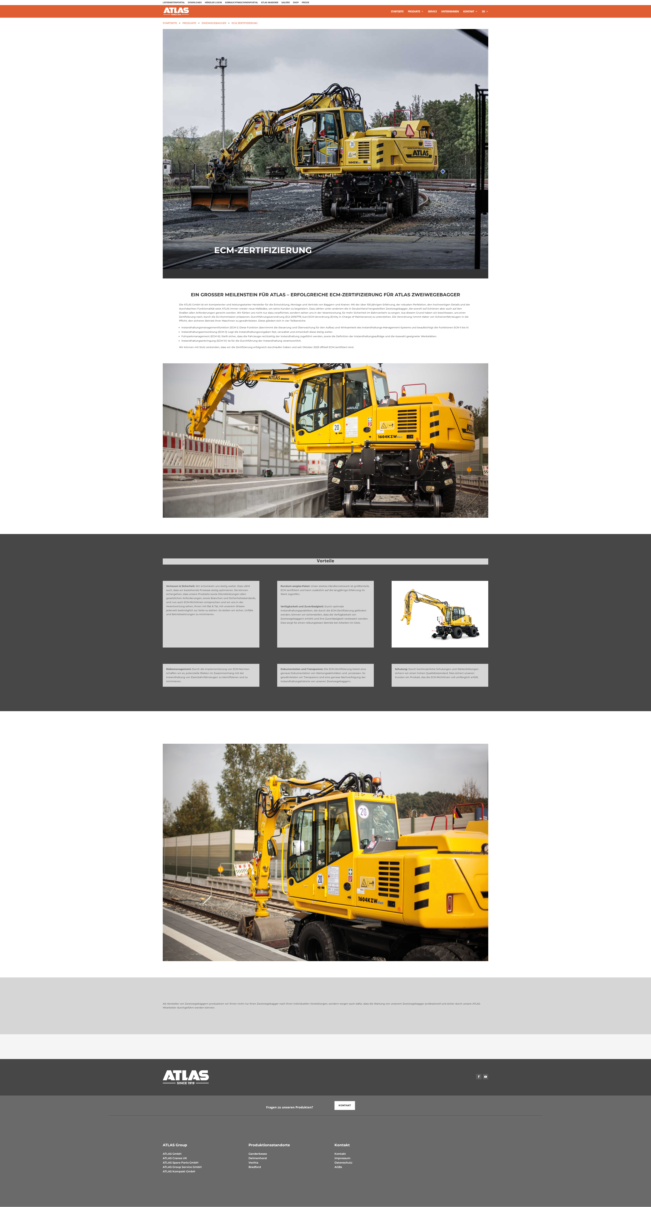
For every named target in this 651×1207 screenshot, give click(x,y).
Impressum (342, 1158)
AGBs (338, 1167)
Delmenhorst (258, 1158)
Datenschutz (343, 1162)
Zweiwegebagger (214, 23)
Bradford (255, 1167)
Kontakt (468, 11)
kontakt (345, 1105)
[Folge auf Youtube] (485, 1076)
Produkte (414, 11)
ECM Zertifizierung (245, 23)
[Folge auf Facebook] (478, 1076)
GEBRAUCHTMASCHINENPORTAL (241, 3)
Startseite (397, 11)
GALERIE (285, 3)
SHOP (296, 3)
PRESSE (305, 3)
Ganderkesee (258, 1153)
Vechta (253, 1162)
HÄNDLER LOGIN (213, 3)
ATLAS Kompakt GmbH (179, 1171)
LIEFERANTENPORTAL (174, 3)
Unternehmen (450, 11)
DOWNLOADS (195, 3)
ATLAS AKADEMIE (269, 3)
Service (432, 11)
